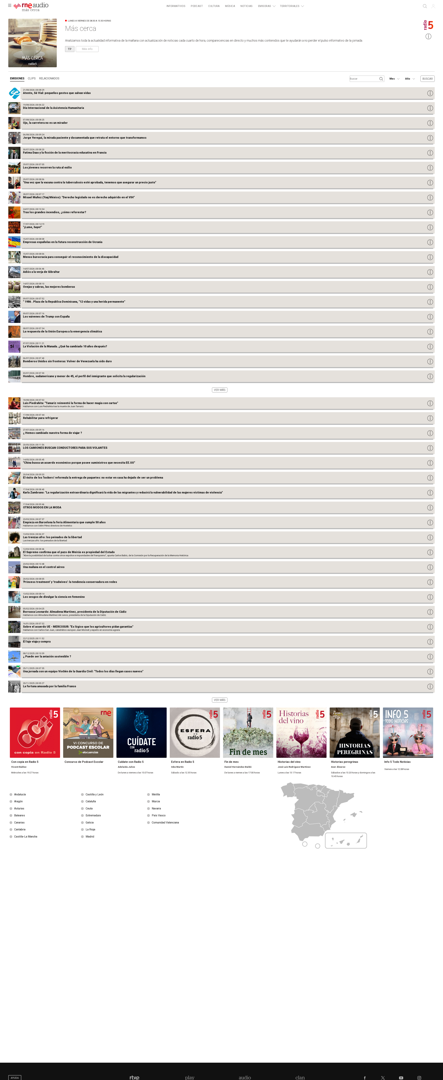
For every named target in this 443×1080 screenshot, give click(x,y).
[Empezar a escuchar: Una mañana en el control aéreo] (221, 567)
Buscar (427, 78)
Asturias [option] (19, 808)
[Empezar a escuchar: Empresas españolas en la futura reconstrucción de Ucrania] (221, 242)
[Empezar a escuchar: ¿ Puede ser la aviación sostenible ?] (221, 657)
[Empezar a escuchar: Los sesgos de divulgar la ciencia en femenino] (221, 597)
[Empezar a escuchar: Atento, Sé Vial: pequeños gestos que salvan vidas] (221, 93)
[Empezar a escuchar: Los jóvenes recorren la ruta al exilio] (221, 168)
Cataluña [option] (91, 801)
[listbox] (115, 815)
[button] (10, 6)
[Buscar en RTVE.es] (425, 6)
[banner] (31, 6)
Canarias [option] (19, 822)
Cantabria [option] (19, 829)
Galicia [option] (90, 822)
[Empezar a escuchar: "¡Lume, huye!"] (221, 227)
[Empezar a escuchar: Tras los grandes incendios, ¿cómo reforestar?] (221, 212)
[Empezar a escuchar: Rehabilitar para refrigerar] (221, 418)
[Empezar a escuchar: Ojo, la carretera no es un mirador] (221, 123)
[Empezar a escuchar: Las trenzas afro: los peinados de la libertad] (221, 537)
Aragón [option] (18, 801)
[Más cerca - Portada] (31, 6)
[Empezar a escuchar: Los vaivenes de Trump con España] (221, 317)
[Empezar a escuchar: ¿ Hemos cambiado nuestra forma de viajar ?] (221, 433)
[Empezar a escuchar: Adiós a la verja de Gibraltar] (221, 272)
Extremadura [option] (93, 815)
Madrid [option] (90, 836)
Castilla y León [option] (94, 794)
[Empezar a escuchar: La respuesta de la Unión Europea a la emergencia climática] (221, 332)
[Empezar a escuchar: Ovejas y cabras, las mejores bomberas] (221, 287)
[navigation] (234, 6)
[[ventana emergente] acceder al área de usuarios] (433, 6)
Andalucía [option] (20, 794)
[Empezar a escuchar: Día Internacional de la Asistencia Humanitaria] (221, 108)
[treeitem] (176, 6)
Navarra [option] (156, 808)
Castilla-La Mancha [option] (25, 836)
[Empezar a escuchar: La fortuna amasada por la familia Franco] (221, 686)
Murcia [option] (156, 801)
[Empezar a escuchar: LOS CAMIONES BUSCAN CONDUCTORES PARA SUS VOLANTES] (221, 448)
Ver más (219, 390)
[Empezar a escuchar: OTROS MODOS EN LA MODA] (221, 508)
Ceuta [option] (89, 808)
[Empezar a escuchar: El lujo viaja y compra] (221, 642)
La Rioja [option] (90, 829)
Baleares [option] (19, 815)
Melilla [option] (156, 794)
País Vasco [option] (159, 815)
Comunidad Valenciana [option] (165, 822)
